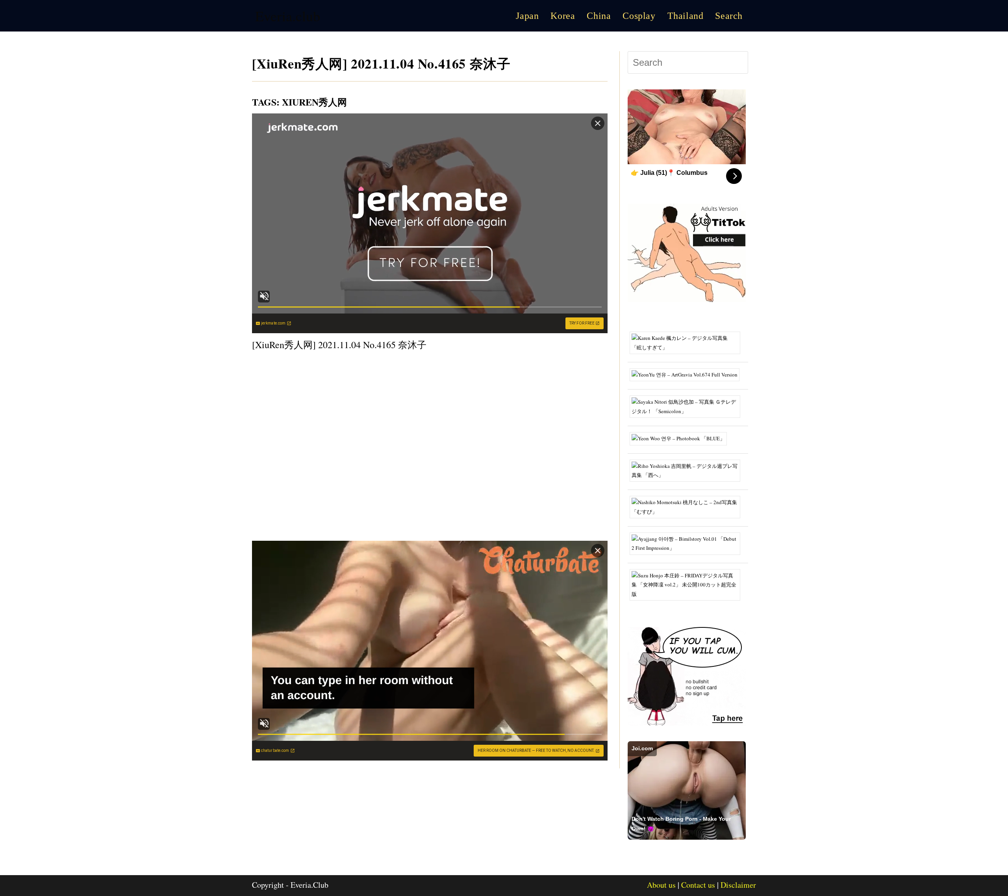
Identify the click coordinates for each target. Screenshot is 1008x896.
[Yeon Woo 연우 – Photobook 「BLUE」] (681, 438)
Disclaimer (738, 884)
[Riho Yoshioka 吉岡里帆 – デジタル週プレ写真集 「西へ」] (688, 469)
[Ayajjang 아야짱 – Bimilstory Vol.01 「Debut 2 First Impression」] (688, 542)
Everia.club (287, 15)
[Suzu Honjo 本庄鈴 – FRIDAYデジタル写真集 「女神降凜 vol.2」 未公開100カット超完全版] (688, 584)
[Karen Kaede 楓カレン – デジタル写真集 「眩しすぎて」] (688, 342)
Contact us (698, 884)
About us (661, 884)
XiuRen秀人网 (314, 102)
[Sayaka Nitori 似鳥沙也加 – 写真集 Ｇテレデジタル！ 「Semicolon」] (688, 406)
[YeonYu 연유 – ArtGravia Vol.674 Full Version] (687, 374)
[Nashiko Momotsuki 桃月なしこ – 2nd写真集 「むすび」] (688, 506)
